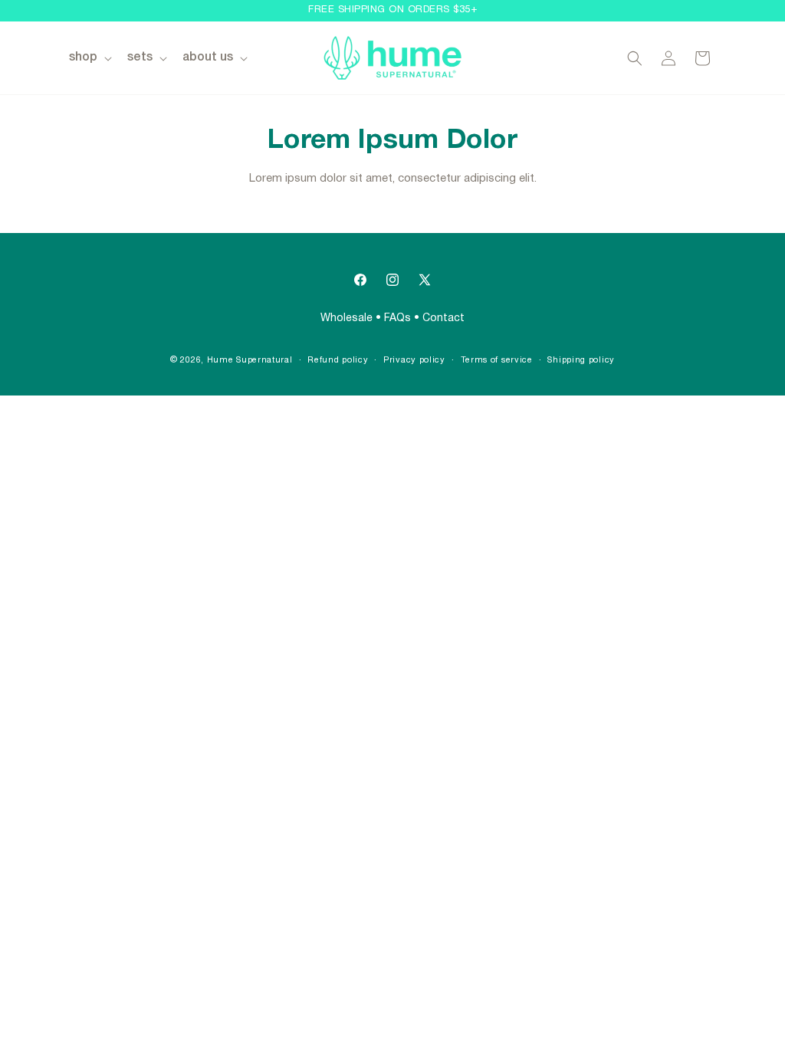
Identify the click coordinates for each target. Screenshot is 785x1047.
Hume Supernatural (250, 360)
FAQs (397, 318)
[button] (89, 58)
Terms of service (497, 360)
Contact (443, 318)
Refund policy (337, 360)
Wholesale (346, 318)
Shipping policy (581, 360)
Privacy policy (414, 360)
